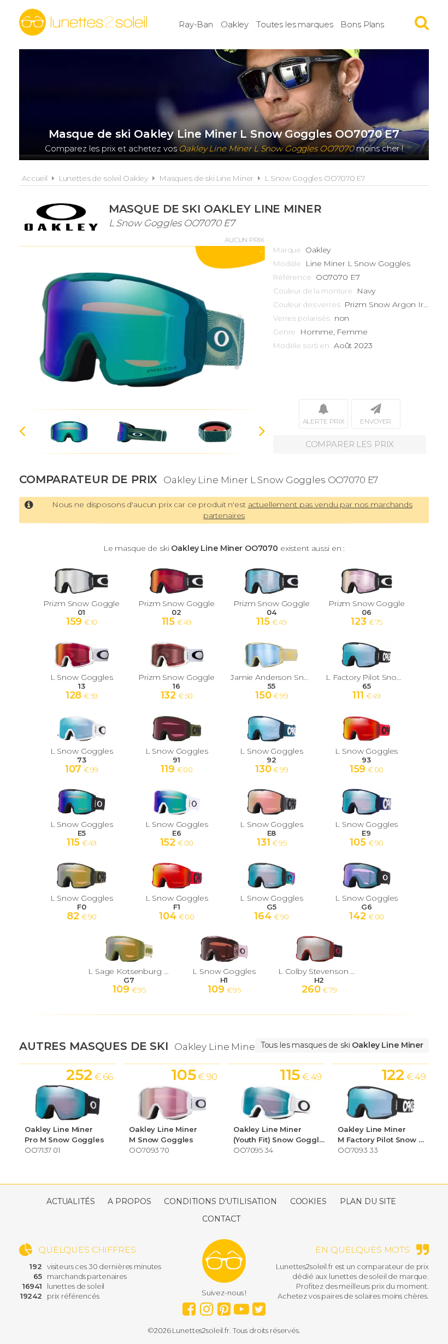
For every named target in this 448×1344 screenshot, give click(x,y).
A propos (129, 1201)
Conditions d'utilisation (220, 1201)
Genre (284, 331)
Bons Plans (362, 24)
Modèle (287, 263)
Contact (221, 1219)
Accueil (35, 178)
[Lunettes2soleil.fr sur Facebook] (189, 1306)
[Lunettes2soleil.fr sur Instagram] (206, 1306)
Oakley (235, 24)
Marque (287, 249)
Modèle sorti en (301, 345)
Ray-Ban (196, 24)
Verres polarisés (301, 318)
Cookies (308, 1201)
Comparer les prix (349, 444)
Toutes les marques (294, 24)
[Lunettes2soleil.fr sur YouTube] (241, 1306)
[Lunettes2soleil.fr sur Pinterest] (224, 1306)
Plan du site (368, 1201)
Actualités (70, 1201)
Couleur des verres (306, 304)
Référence (292, 277)
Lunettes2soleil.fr (83, 22)
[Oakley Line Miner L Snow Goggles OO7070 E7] (142, 328)
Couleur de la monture (312, 290)
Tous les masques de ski (342, 1045)
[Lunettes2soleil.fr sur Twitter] (259, 1306)
